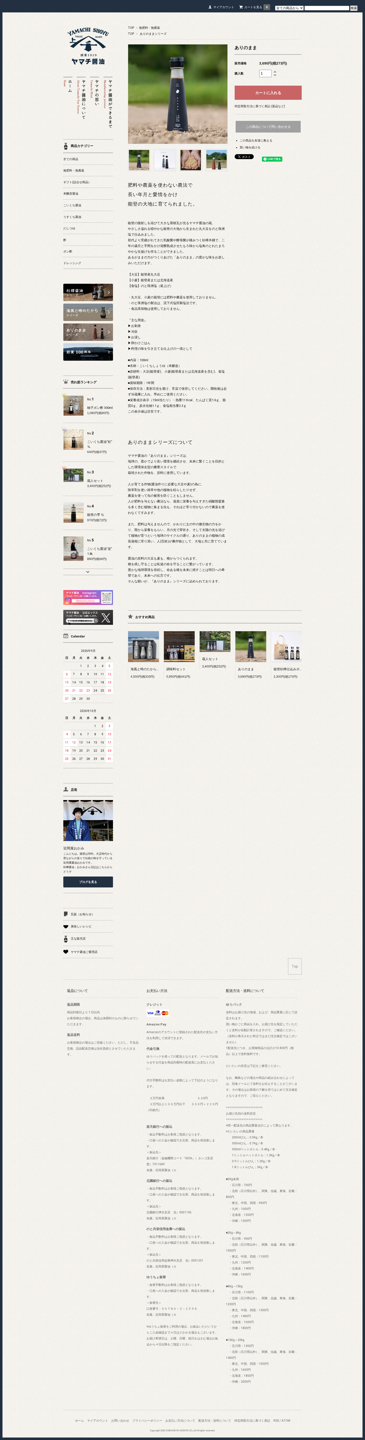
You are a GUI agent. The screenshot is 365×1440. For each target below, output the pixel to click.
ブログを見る (88, 882)
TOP (131, 28)
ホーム (79, 1420)
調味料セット (176, 669)
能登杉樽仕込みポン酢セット (295, 669)
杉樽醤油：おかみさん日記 (79, 867)
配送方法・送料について (214, 1420)
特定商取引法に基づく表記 (252, 1420)
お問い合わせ (120, 1420)
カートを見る (256, 7)
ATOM (286, 1420)
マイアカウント (223, 7)
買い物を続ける (250, 147)
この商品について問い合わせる (268, 127)
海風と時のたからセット (148, 669)
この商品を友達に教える (256, 140)
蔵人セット (210, 659)
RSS (276, 1420)
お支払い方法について (180, 1420)
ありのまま (246, 669)
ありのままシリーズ (153, 33)
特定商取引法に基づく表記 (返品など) (260, 106)
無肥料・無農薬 (149, 28)
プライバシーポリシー (147, 1420)
